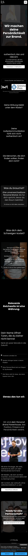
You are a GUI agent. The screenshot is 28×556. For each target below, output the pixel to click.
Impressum (14, 543)
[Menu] (25, 2)
